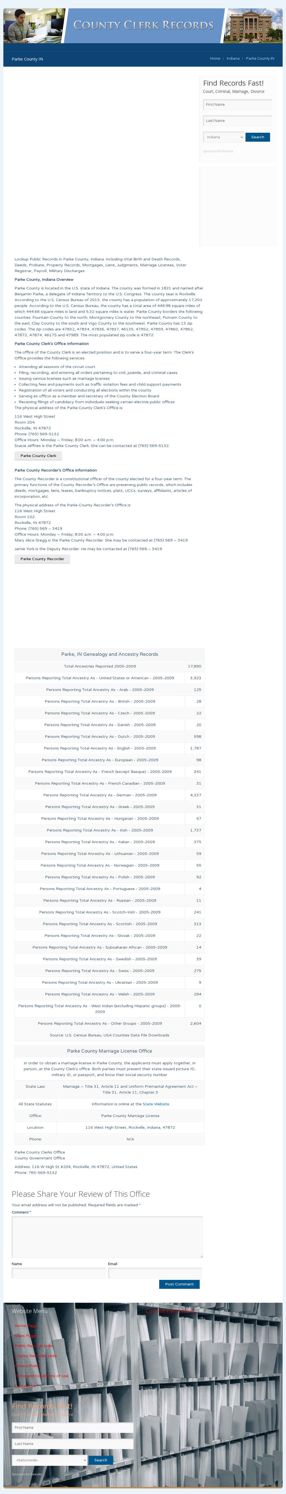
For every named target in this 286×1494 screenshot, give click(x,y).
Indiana (233, 58)
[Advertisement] (238, 206)
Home (215, 58)
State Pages (26, 1335)
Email (112, 1264)
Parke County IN (260, 58)
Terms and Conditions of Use (42, 1376)
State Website (156, 1104)
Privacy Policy (28, 1366)
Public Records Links (34, 1345)
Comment (21, 1212)
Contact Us (25, 1386)
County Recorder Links (36, 1355)
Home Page (26, 1325)
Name (17, 1264)
